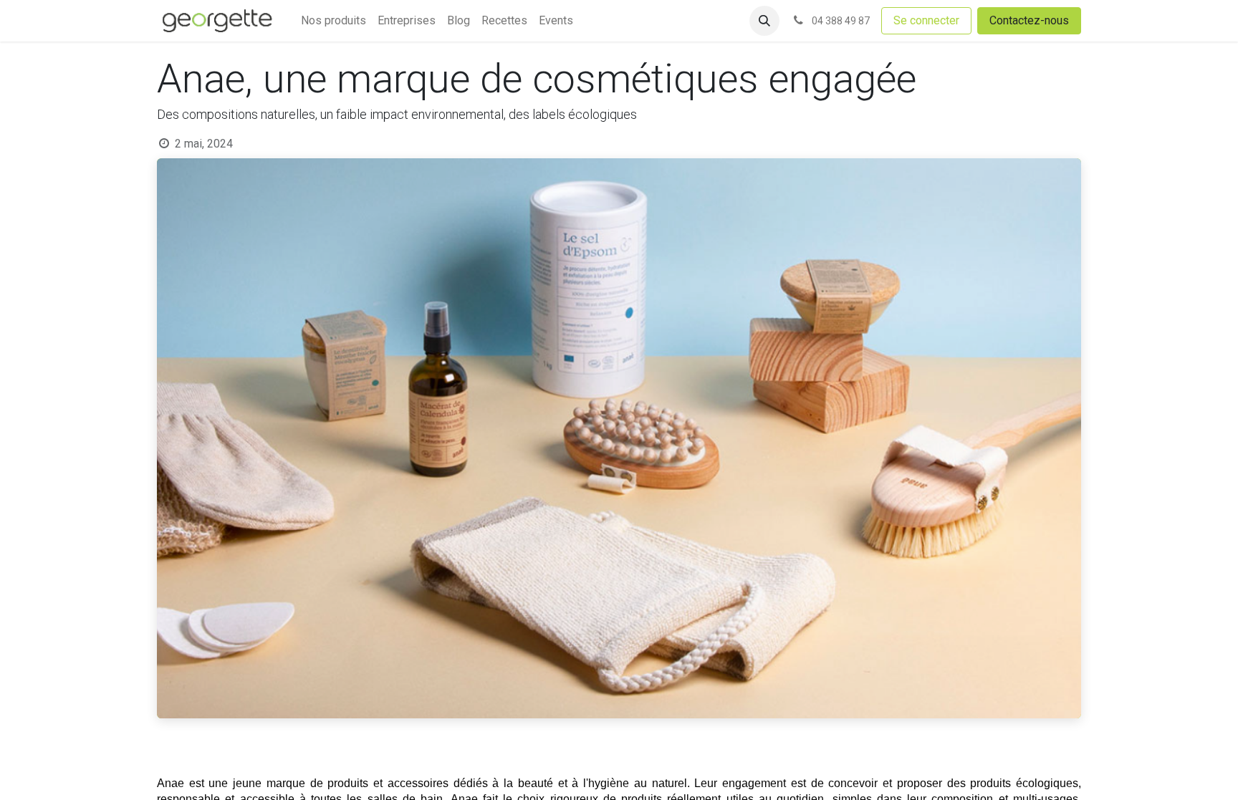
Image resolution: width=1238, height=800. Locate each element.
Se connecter (926, 20)
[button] (764, 21)
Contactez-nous (1029, 20)
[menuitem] (333, 20)
